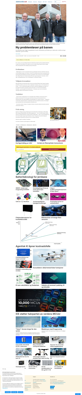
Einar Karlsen (42, 379)
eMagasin (40, 1)
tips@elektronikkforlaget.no (58, 383)
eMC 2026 (45, 1)
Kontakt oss (50, 1)
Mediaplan (30, 1)
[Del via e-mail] (65, 56)
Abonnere (35, 1)
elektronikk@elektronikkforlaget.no (58, 382)
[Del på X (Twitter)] (62, 56)
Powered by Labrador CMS (41, 393)
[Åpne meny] (63, 1)
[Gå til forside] (21, 1)
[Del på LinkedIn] (64, 56)
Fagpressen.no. (5, 388)
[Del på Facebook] (61, 56)
